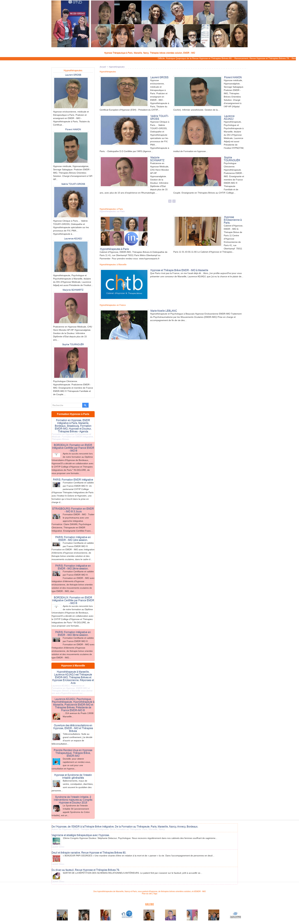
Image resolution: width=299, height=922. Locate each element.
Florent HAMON (73, 129)
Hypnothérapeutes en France (113, 305)
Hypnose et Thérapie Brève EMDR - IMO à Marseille (179, 270)
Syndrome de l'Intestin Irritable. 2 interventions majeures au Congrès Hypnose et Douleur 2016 (73, 800)
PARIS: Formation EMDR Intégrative (73, 479)
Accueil (103, 67)
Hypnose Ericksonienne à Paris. (233, 220)
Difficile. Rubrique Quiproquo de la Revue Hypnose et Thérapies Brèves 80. (159, 58)
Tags (155, 894)
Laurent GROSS (73, 74)
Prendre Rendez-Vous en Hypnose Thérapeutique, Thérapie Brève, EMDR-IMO (73, 753)
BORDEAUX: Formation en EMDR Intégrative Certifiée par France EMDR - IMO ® (73, 448)
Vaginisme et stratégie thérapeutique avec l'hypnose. (81, 835)
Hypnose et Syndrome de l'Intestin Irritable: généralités (73, 776)
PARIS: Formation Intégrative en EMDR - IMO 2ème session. (73, 567)
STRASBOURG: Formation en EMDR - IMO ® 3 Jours (73, 510)
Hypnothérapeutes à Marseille (113, 264)
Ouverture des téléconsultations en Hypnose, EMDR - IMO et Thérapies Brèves (73, 728)
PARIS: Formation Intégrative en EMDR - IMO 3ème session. (73, 633)
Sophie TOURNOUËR (73, 344)
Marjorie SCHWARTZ (73, 289)
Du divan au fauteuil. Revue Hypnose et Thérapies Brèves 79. (86, 870)
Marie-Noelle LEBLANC (163, 310)
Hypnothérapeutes (73, 70)
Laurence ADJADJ (73, 238)
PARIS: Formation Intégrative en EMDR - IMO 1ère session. (73, 538)
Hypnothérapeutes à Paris (111, 209)
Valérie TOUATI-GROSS (73, 184)
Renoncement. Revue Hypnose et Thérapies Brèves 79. (226, 58)
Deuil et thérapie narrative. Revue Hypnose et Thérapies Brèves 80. (89, 852)
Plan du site (147, 894)
